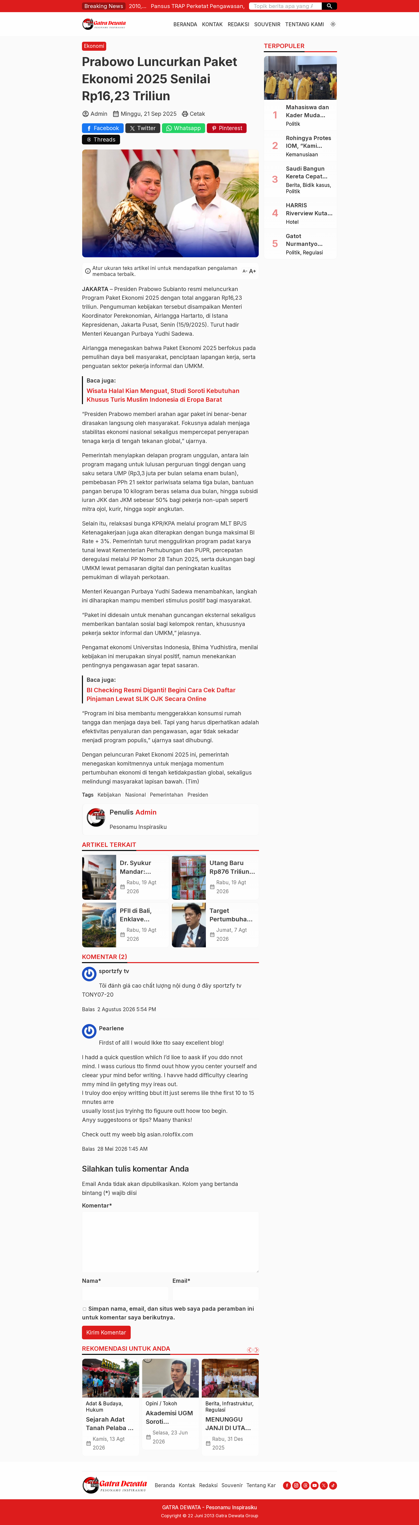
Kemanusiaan (302, 154)
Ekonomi (94, 46)
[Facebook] (287, 1486)
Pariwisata (98, 1403)
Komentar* (97, 1205)
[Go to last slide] (249, 1350)
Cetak (197, 113)
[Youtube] (315, 1486)
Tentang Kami (304, 24)
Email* (181, 1280)
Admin (146, 812)
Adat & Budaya (163, 1403)
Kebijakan (109, 795)
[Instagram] (296, 1486)
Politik (293, 124)
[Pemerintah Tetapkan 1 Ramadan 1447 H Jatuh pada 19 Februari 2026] (170, 1378)
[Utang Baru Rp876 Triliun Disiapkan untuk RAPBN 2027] (189, 877)
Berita (293, 185)
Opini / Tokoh (221, 1410)
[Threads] (305, 1486)
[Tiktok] (333, 1486)
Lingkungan (219, 1403)
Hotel (292, 222)
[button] (329, 6)
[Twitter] (324, 1486)
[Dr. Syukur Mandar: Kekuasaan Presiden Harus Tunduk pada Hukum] (99, 877)
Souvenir (267, 24)
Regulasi (313, 252)
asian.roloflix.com (170, 1134)
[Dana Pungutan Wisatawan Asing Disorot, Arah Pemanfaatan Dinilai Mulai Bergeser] (110, 1378)
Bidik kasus (316, 185)
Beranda (185, 24)
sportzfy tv (227, 985)
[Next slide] (256, 1350)
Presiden (197, 795)
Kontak (212, 24)
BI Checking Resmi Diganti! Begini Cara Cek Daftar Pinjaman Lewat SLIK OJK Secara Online (161, 694)
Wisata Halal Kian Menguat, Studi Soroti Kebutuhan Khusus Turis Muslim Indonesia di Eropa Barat (163, 395)
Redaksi (238, 24)
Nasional (135, 795)
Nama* (91, 1280)
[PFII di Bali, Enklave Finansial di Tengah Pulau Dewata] (99, 925)
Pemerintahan (166, 795)
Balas (88, 1009)
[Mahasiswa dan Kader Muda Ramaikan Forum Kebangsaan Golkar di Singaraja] (300, 78)
